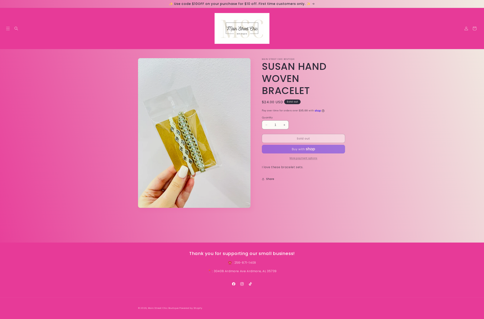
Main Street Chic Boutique (163, 308)
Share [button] (270, 179)
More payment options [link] (303, 158)
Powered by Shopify (190, 308)
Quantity (267, 117)
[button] (8, 28)
